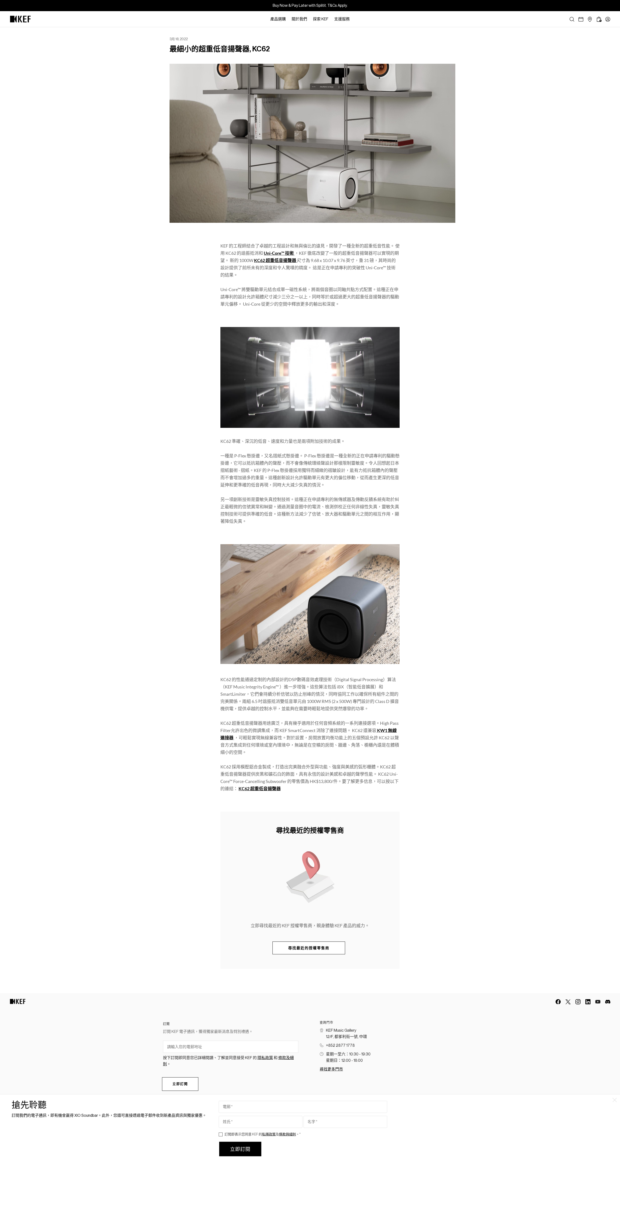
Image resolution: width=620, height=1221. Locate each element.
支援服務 (342, 19)
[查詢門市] (589, 19)
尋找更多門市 (331, 1069)
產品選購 (278, 19)
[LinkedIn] (587, 1001)
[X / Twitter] (568, 1001)
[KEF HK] (20, 19)
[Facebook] (558, 1001)
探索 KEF (320, 19)
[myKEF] (607, 19)
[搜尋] (571, 19)
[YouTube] (597, 1001)
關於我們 (299, 19)
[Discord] (607, 1001)
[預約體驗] (580, 19)
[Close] (355, 19)
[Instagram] (578, 1001)
